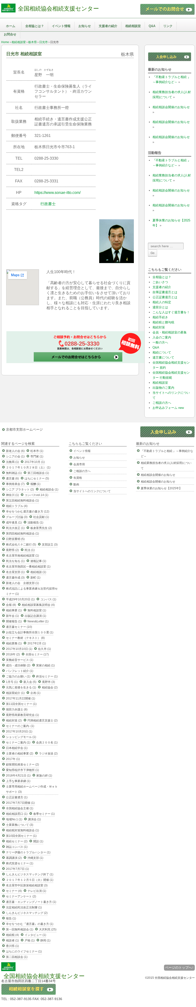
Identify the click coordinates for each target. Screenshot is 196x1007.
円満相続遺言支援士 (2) (42, 720)
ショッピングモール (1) (21, 737)
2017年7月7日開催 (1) (20, 802)
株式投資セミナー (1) (19, 863)
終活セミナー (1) (47, 676)
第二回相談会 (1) (16, 957)
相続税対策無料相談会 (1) (22, 830)
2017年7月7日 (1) (17, 869)
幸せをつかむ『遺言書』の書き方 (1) (29, 924)
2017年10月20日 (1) (19, 731)
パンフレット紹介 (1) (19, 671)
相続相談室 (133, 26)
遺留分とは (160, 307)
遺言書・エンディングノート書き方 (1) (31, 902)
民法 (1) (30, 550)
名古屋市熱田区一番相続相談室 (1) (28, 566)
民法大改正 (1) (15, 528)
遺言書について (163, 357)
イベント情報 (61, 26)
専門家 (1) (36, 456)
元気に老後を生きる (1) (21, 687)
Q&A (152, 26)
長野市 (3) (48, 682)
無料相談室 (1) (36, 610)
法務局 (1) (12, 462)
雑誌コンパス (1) (16, 847)
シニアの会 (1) (15, 456)
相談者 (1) (12, 940)
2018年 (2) (13, 654)
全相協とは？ (34, 26)
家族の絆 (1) (44, 775)
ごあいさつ (160, 282)
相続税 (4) (12, 935)
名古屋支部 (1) (15, 572)
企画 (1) (35, 693)
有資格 (77, 477)
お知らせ (84, 26)
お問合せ (10, 34)
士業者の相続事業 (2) (19, 753)
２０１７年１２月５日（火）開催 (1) (29, 880)
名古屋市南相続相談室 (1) (22, 555)
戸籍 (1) (30, 940)
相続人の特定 (161, 302)
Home (5, 42)
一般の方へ (160, 342)
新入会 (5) (29, 682)
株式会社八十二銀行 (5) (21, 544)
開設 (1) (38, 841)
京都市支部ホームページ (24, 429)
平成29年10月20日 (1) (20, 599)
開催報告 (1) (14, 621)
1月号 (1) (12, 682)
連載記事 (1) (38, 561)
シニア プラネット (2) (20, 489)
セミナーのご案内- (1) (20, 726)
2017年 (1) (13, 759)
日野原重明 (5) (15, 539)
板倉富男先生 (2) (41, 528)
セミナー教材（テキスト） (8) (25, 638)
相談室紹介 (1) (15, 693)
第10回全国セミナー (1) (21, 836)
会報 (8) (11, 605)
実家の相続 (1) (45, 665)
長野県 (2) (12, 550)
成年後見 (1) (14, 522)
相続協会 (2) (50, 687)
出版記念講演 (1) (35, 616)
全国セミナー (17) (37, 654)
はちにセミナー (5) (37, 478)
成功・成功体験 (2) (18, 665)
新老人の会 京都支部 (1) (22, 583)
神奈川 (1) (12, 495)
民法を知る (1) (15, 561)
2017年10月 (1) (35, 462)
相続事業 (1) (14, 610)
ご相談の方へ (161, 403)
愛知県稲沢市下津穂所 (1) (22, 770)
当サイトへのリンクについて (92, 491)
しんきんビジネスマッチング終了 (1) (29, 874)
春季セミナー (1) (44, 814)
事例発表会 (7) (15, 484)
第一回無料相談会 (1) (19, 929)
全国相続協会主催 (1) (19, 808)
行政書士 (48, 204)
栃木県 (32, 42)
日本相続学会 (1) (16, 748)
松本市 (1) (36, 451)
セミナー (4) (14, 891)
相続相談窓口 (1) (16, 814)
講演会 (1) (34, 819)
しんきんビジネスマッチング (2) (27, 913)
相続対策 (158, 327)
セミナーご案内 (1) (18, 742)
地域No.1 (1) (14, 819)
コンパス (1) (48, 599)
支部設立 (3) (50, 544)
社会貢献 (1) (41, 517)
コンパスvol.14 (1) (36, 495)
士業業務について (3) (19, 825)
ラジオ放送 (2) (48, 753)
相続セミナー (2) (16, 841)
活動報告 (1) (35, 522)
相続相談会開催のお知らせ (171, 107)
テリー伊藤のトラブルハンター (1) (28, 852)
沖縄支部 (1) (35, 858)
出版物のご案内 (163, 387)
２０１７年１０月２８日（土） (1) (28, 467)
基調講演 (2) (14, 858)
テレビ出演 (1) (36, 891)
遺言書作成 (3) (15, 577)
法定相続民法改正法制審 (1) (24, 907)
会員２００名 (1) (47, 742)
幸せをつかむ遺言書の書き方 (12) (27, 511)
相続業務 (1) (14, 643)
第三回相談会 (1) (38, 473)
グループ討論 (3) (16, 517)
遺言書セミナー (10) (19, 627)
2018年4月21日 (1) (18, 775)
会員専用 (79, 464)
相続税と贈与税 (163, 322)
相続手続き (160, 317)
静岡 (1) (45, 940)
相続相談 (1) (38, 572)
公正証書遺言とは (164, 297)
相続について (161, 352)
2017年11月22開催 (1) (20, 698)
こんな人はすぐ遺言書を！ (171, 312)
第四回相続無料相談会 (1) (22, 533)
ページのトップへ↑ (179, 967)
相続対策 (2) (14, 720)
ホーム (10, 26)
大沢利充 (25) (47, 929)
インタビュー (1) (35, 935)
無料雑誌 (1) (14, 473)
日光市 (43, 42)
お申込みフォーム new (168, 408)
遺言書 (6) (12, 478)
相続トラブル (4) (16, 506)
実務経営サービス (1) (19, 660)
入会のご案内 (161, 337)
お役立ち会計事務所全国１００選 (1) (29, 632)
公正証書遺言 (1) (16, 797)
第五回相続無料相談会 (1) (22, 500)
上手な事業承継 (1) (18, 781)
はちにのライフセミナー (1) (24, 951)
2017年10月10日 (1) (19, 649)
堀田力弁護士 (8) (16, 709)
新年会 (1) (12, 616)
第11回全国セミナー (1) (21, 704)
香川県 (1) (12, 946)
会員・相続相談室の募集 (169, 332)
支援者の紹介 (108, 26)
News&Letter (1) (38, 621)
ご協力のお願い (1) (18, 676)
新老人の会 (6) (15, 451)
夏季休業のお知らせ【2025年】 (161, 488)
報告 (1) (11, 918)
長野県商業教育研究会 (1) (22, 715)
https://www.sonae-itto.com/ (57, 193)
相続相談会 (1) (49, 489)
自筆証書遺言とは (164, 292)
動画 (76, 484)
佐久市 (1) (44, 649)
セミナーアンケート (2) (21, 896)
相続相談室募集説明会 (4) (38, 605)
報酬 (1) (35, 484)
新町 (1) (35, 577)
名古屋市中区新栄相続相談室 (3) (27, 885)
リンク (168, 26)
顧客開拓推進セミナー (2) (22, 764)
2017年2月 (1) (36, 643)
